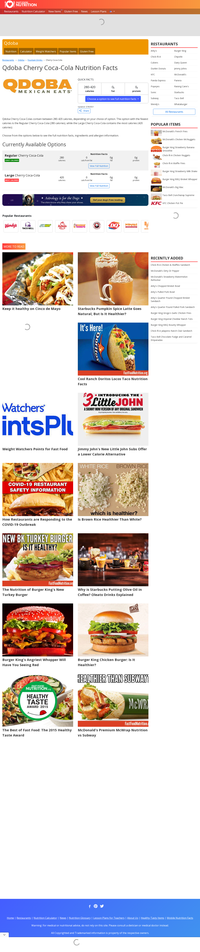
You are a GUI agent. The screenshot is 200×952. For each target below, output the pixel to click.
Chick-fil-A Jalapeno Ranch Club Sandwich (171, 330)
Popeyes (155, 86)
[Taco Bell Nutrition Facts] (28, 226)
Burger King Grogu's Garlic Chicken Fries (171, 312)
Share (85, 110)
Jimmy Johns (180, 68)
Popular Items (68, 51)
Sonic (153, 92)
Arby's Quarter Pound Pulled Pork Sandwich (173, 307)
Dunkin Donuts (158, 68)
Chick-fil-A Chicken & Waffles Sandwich (170, 264)
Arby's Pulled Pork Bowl (163, 291)
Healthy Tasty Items (152, 918)
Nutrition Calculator (33, 11)
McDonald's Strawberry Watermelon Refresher (169, 278)
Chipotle (178, 56)
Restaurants (11, 11)
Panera (177, 80)
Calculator (26, 51)
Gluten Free (71, 11)
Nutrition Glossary (80, 918)
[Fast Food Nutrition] (20, 4)
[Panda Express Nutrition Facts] (97, 226)
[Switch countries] (112, 11)
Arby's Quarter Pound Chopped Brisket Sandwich (170, 299)
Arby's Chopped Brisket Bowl (165, 285)
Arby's (154, 50)
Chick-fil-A (156, 56)
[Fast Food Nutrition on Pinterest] (95, 906)
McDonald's (180, 74)
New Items (54, 11)
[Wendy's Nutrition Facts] (11, 226)
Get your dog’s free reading (107, 199)
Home (10, 918)
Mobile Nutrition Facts (180, 918)
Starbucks (179, 92)
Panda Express (158, 80)
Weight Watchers (46, 51)
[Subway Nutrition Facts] (45, 226)
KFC (153, 74)
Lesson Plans (98, 11)
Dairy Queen (180, 62)
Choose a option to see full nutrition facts (112, 99)
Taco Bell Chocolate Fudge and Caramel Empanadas (171, 338)
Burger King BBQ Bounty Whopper (168, 324)
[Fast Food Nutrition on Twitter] (101, 906)
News (84, 11)
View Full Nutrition (99, 165)
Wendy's (155, 104)
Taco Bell (179, 98)
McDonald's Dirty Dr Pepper (165, 270)
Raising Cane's (181, 86)
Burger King (180, 50)
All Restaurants (174, 111)
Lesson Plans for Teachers (109, 918)
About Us (132, 918)
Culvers (154, 62)
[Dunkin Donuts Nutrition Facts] (79, 226)
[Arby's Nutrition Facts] (62, 226)
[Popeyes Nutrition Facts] (131, 226)
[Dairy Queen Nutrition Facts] (114, 226)
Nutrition (10, 51)
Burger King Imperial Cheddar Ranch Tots (172, 318)
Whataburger (180, 104)
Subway (155, 98)
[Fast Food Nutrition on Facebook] (89, 906)
